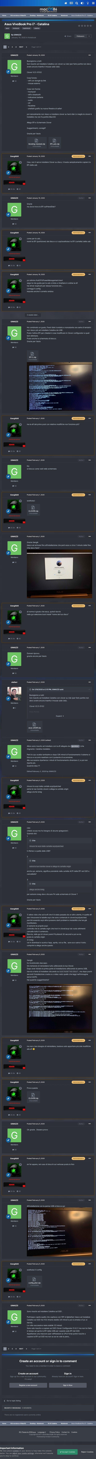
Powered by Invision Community (48, 1437)
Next (21, 47)
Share (68, 36)
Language (41, 1432)
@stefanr (75, 746)
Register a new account (28, 1385)
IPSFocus (32, 1432)
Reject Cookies (87, 1452)
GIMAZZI (17, 35)
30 (19, 189)
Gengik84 (14, 156)
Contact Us (66, 1432)
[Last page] (26, 47)
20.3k (12, 189)
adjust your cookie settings (23, 1453)
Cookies (74, 1432)
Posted (36, 55)
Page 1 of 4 (36, 47)
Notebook (32, 37)
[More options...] (89, 55)
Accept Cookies (68, 1452)
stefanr (14, 682)
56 (15, 81)
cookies (16, 1451)
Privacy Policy (55, 1432)
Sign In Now (67, 1385)
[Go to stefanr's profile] (14, 694)
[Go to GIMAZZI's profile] (7, 36)
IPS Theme (23, 1432)
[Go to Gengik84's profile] (14, 168)
